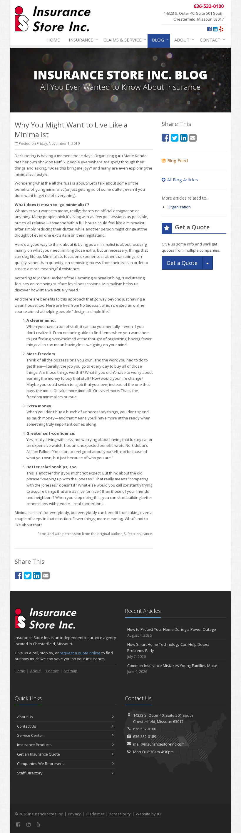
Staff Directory (30, 773)
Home (53, 40)
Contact (211, 39)
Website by (148, 814)
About (182, 39)
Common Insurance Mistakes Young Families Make (172, 668)
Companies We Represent (40, 763)
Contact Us (26, 726)
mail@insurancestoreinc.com (159, 744)
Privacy (74, 814)
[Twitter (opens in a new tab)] (27, 575)
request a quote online (80, 653)
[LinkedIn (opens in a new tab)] (215, 28)
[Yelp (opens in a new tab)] (221, 28)
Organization (179, 207)
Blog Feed (177, 160)
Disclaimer (95, 814)
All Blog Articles (182, 179)
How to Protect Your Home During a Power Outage (171, 632)
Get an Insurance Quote (38, 754)
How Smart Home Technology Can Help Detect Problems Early (168, 650)
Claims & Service (123, 39)
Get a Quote (182, 262)
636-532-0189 (144, 736)
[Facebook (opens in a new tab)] (209, 28)
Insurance (82, 39)
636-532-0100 (144, 728)
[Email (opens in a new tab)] (46, 575)
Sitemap (70, 670)
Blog (159, 39)
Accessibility (120, 814)
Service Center (30, 735)
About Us (25, 716)
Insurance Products (34, 744)
